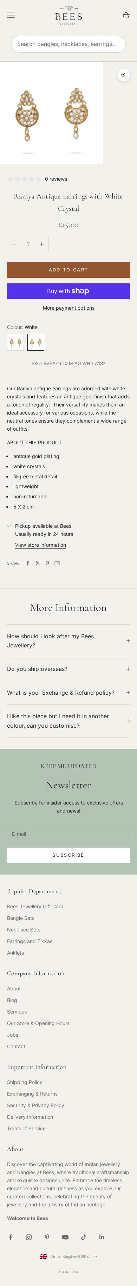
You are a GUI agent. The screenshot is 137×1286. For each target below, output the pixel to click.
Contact (16, 1046)
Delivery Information (30, 1117)
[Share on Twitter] (37, 563)
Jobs (12, 1035)
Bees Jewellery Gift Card (35, 906)
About (14, 988)
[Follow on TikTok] (83, 1237)
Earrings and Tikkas (29, 941)
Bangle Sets (20, 918)
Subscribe (68, 855)
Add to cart (69, 269)
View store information (40, 545)
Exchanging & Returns (32, 1094)
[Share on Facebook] (28, 563)
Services (17, 1012)
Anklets (15, 953)
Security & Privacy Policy (35, 1105)
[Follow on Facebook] (10, 1237)
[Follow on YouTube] (65, 1237)
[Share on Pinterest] (47, 563)
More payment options (68, 308)
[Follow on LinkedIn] (101, 1237)
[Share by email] (57, 563)
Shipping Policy (25, 1082)
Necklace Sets (23, 929)
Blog (12, 1000)
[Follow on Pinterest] (47, 1237)
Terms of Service (26, 1128)
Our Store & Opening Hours (38, 1023)
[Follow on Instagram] (28, 1237)
